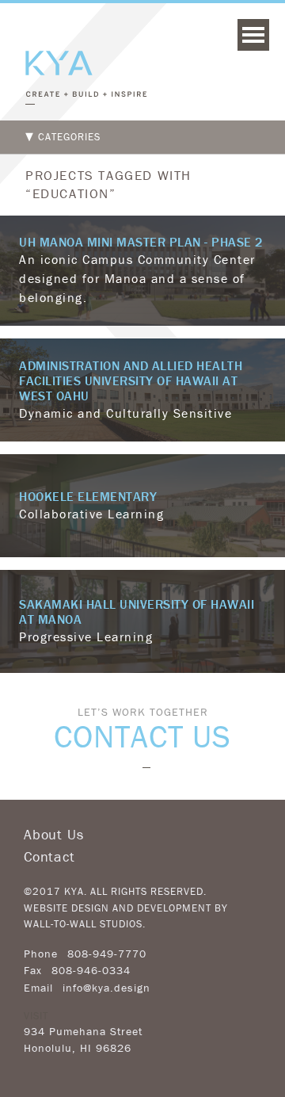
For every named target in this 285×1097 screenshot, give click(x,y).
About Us (53, 834)
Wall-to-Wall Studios (83, 924)
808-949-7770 (106, 953)
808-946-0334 (91, 970)
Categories (69, 136)
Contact (49, 856)
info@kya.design (106, 987)
